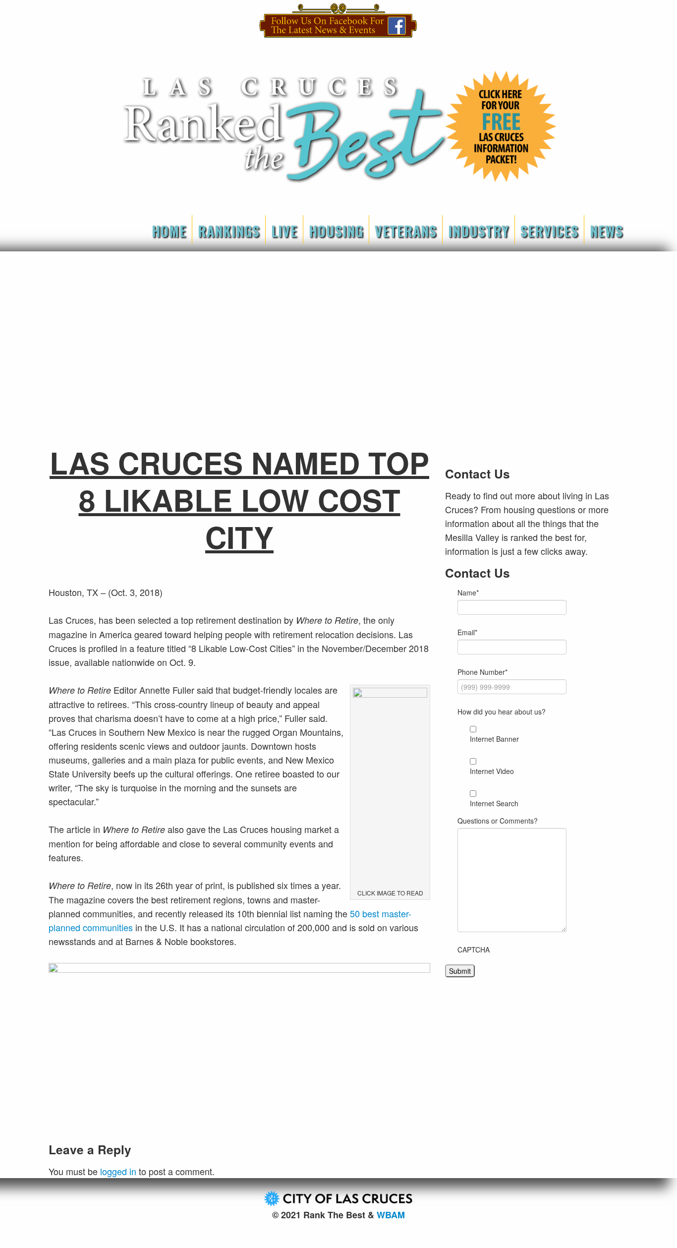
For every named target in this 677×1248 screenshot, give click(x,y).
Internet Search (494, 803)
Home (169, 231)
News (606, 231)
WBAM (391, 1214)
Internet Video (492, 771)
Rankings (229, 231)
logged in (118, 1171)
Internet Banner (494, 739)
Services (549, 231)
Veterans (406, 231)
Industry (478, 231)
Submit (460, 971)
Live (284, 231)
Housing (336, 231)
